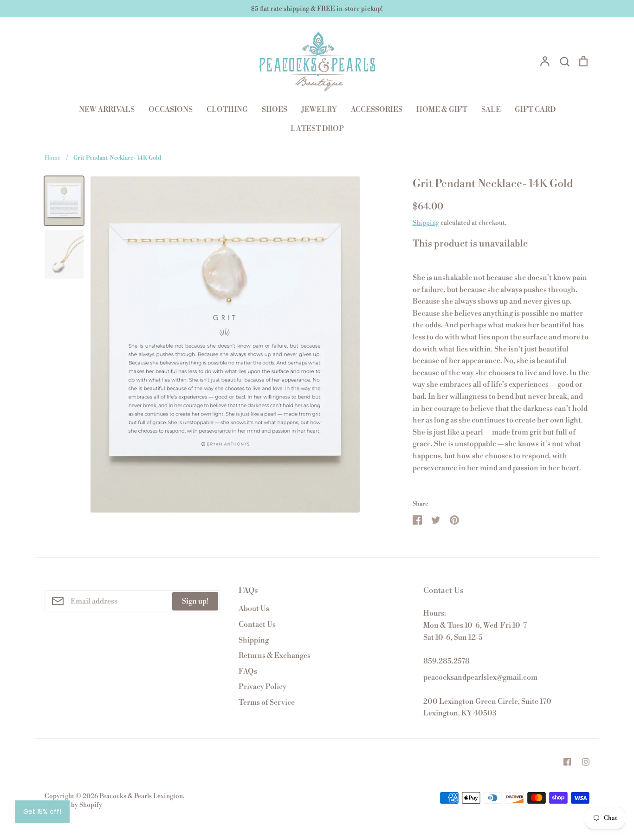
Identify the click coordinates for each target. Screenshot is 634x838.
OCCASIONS (171, 109)
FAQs (248, 671)
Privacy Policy (262, 686)
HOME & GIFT (441, 109)
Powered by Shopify (73, 805)
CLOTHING (227, 109)
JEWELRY (319, 109)
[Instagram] (585, 762)
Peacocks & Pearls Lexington (141, 796)
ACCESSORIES (376, 109)
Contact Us (257, 624)
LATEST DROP (317, 128)
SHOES (274, 109)
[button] (501, 480)
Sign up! (195, 601)
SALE (491, 109)
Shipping (426, 223)
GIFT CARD (535, 109)
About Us (254, 608)
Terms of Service (267, 702)
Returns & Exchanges (275, 655)
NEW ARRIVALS (107, 109)
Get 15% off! (42, 811)
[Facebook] (567, 762)
